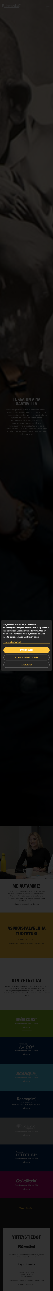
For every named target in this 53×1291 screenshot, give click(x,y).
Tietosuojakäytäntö (12, 642)
